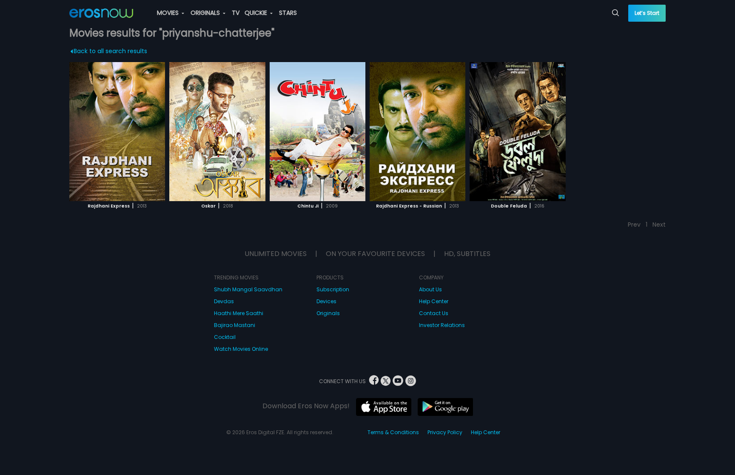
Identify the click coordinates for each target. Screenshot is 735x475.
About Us (430, 289)
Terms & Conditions (393, 432)
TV (235, 13)
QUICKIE (257, 13)
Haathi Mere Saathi (238, 313)
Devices (326, 301)
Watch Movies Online (241, 349)
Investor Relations (442, 325)
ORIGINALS (206, 13)
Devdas (224, 301)
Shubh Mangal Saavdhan (248, 289)
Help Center (433, 301)
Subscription (332, 289)
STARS (288, 13)
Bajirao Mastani (234, 325)
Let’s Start (647, 13)
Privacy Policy (444, 432)
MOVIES (168, 13)
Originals (328, 313)
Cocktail (225, 337)
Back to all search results (110, 51)
